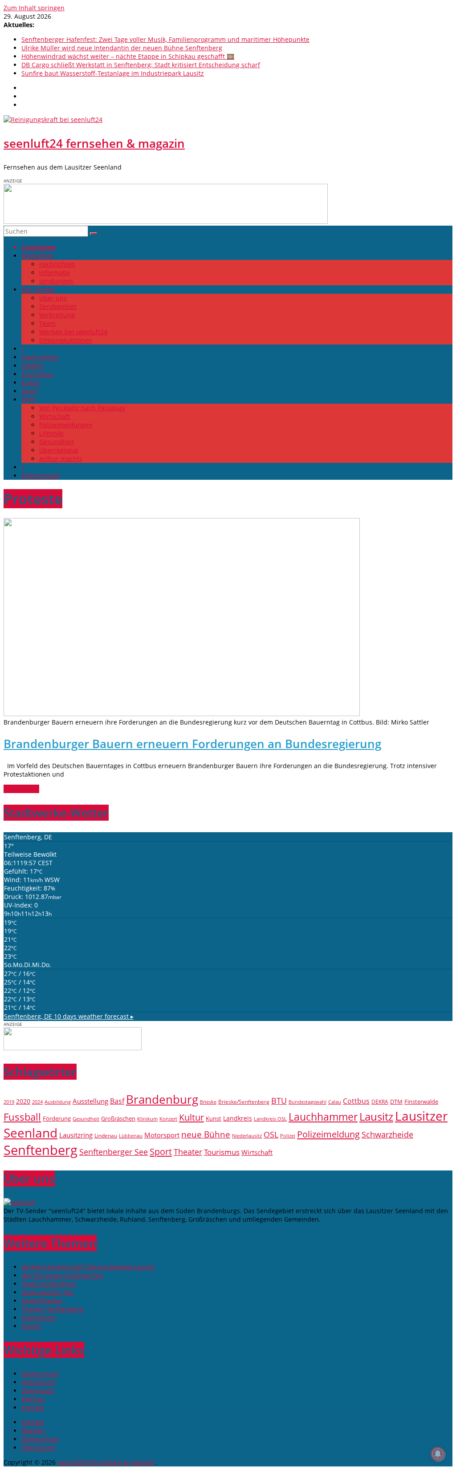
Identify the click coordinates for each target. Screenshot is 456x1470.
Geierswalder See (47, 1292)
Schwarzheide (387, 1134)
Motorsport (161, 1134)
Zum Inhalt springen (34, 8)
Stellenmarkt (40, 475)
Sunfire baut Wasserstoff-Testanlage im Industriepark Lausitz (112, 73)
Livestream (38, 247)
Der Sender (38, 289)
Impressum (38, 1382)
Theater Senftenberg (52, 1309)
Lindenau (105, 1135)
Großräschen (118, 1118)
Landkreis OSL (270, 1119)
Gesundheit (56, 441)
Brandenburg (162, 1099)
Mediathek (37, 255)
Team (47, 323)
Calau (334, 1102)
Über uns (53, 298)
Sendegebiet (58, 306)
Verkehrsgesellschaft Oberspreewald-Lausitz (88, 1267)
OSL (271, 1134)
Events (31, 1326)
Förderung (57, 1118)
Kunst (213, 1118)
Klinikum (147, 1119)
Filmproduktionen (65, 340)
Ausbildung (58, 1102)
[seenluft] (19, 1202)
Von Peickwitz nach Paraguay (82, 408)
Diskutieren (38, 1317)
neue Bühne (205, 1134)
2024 (37, 1101)
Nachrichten (39, 357)
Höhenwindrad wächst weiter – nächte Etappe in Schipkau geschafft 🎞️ (127, 56)
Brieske (208, 1101)
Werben (33, 1399)
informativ (54, 272)
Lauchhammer (323, 1117)
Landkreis (237, 1118)
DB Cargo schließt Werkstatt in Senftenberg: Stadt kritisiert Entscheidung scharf (140, 65)
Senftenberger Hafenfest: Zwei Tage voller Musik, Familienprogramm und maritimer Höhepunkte (165, 39)
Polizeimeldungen (66, 425)
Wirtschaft (54, 416)
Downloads (37, 1390)
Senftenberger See (113, 1151)
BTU (279, 1100)
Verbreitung (57, 315)
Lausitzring (76, 1134)
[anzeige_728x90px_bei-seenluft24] (166, 221)
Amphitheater (42, 1300)
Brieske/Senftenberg (243, 1101)
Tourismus (37, 374)
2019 (9, 1101)
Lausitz (376, 1117)
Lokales (32, 365)
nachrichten (57, 264)
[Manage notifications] (438, 1454)
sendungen (56, 281)
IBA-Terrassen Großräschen (62, 1275)
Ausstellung (90, 1101)
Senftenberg (40, 1150)
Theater (188, 1151)
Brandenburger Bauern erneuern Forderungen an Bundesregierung (192, 744)
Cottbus (356, 1101)
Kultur (30, 382)
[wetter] (73, 1048)
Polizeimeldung (328, 1134)
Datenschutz (40, 1373)
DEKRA (379, 1102)
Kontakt (32, 1407)
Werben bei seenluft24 (73, 332)
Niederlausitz (247, 1135)
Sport (29, 391)
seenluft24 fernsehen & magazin (94, 143)
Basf (117, 1101)
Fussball (22, 1116)
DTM (396, 1101)
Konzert (168, 1118)
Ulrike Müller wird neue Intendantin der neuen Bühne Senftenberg (121, 48)
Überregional (58, 450)
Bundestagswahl (307, 1101)
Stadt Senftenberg (48, 1284)
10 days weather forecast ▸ (69, 1016)
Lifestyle (51, 433)
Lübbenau (130, 1136)
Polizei (287, 1136)
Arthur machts (60, 458)
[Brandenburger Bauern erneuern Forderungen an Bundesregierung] (182, 714)
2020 (23, 1101)
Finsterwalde (421, 1101)
